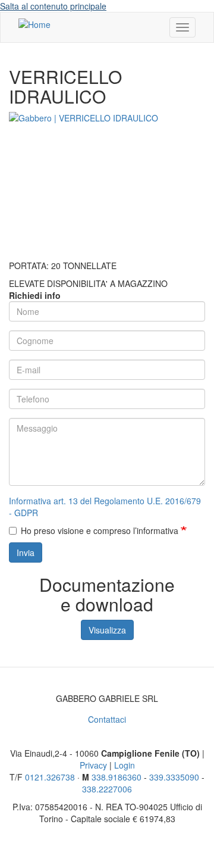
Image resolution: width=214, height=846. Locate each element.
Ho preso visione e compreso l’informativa (101, 530)
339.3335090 (174, 777)
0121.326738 (50, 777)
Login (124, 765)
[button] (107, 186)
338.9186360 (116, 777)
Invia (25, 552)
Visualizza (107, 630)
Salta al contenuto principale (53, 6)
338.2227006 (107, 789)
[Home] (34, 23)
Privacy (93, 765)
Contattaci (107, 719)
